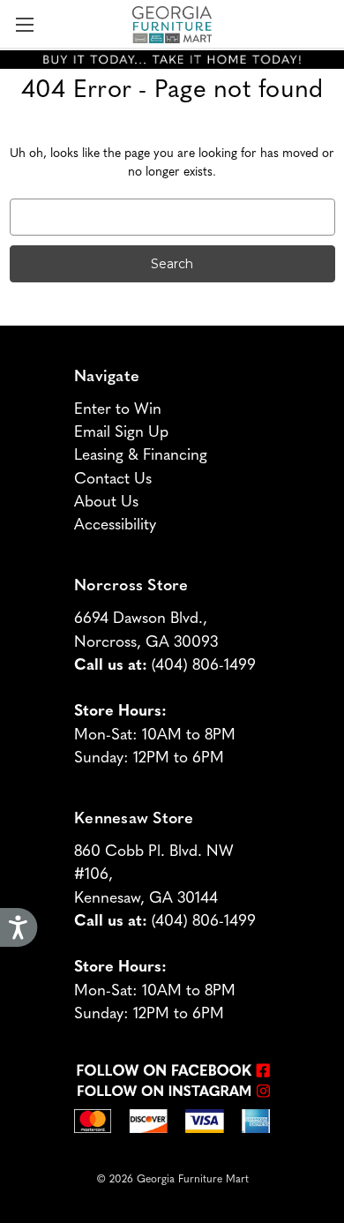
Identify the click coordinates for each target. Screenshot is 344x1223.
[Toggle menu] (24, 24)
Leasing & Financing (140, 453)
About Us (106, 500)
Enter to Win (117, 407)
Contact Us (113, 477)
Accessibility (115, 523)
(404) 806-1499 (204, 663)
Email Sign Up (121, 430)
